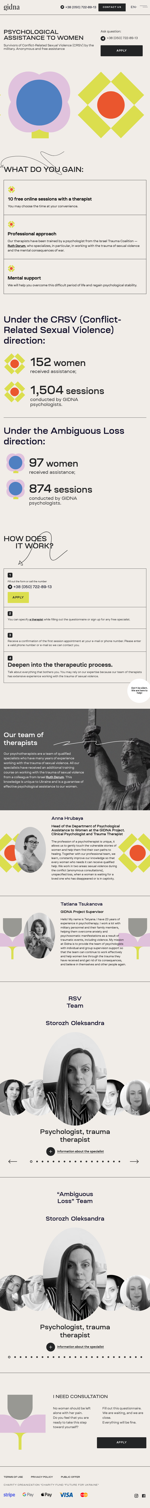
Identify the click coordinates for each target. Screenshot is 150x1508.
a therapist (36, 620)
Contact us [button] (112, 7)
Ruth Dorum (16, 246)
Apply (122, 51)
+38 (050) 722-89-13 (122, 38)
